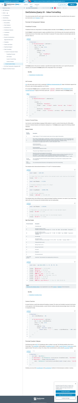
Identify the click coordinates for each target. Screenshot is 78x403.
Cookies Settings (65, 398)
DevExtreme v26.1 (8, 1)
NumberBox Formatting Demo (35, 294)
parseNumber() (48, 368)
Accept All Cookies (65, 391)
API (37, 344)
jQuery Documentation (32, 8)
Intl (33, 18)
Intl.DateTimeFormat (29, 90)
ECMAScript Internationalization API (54, 84)
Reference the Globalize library (33, 286)
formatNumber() (39, 368)
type (64, 29)
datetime (60, 286)
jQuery (17, 4)
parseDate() (66, 347)
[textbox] (12, 8)
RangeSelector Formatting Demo (36, 75)
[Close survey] (75, 1)
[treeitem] (12, 10)
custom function (62, 346)
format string (70, 346)
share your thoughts (57, 1)
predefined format (50, 346)
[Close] (75, 383)
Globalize (38, 18)
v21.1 (58, 7)
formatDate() (36, 346)
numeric (54, 286)
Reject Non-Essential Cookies (65, 394)
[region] (65, 392)
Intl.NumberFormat (67, 88)
